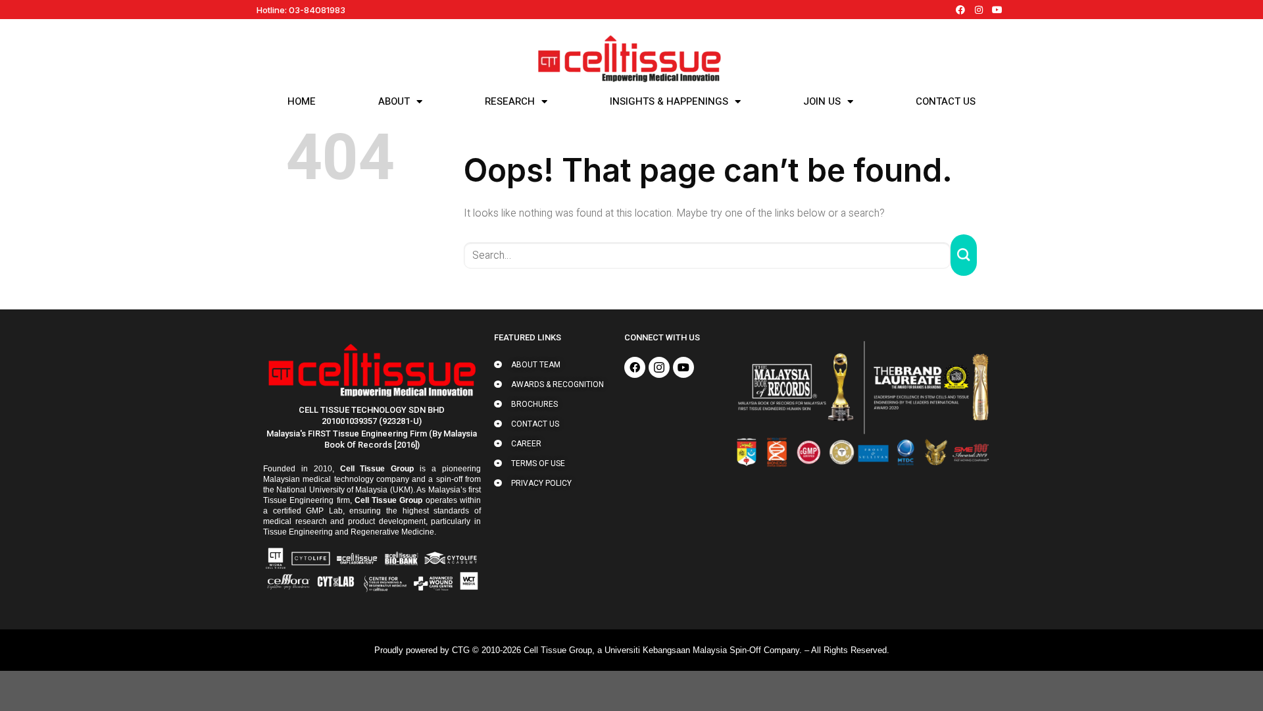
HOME (301, 101)
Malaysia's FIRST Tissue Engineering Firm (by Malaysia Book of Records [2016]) (371, 439)
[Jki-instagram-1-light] (659, 367)
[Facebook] (960, 10)
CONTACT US (946, 101)
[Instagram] (979, 10)
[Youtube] (997, 10)
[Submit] (964, 255)
